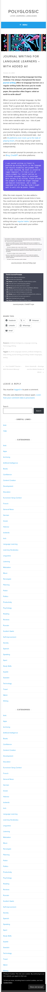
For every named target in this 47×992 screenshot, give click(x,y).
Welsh (5, 695)
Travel (5, 689)
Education (6, 492)
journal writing (9, 83)
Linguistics (7, 556)
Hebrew (6, 527)
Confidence (7, 475)
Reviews (6, 620)
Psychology (7, 608)
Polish (5, 591)
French (5, 504)
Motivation (7, 567)
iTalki (5, 431)
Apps (5, 451)
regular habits (23, 221)
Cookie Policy (7, 982)
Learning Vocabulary (10, 550)
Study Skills (7, 666)
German (6, 515)
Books (5, 469)
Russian (6, 625)
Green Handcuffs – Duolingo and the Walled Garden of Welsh (34, 369)
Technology (7, 346)
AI (9, 352)
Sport (5, 660)
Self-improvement (9, 637)
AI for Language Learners (19, 352)
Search (5, 406)
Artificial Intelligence (16, 343)
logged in (18, 389)
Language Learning (30, 343)
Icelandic (6, 533)
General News (8, 509)
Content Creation (9, 480)
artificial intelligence (34, 352)
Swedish (6, 678)
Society (6, 643)
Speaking (6, 654)
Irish (4, 538)
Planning (6, 585)
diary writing (7, 354)
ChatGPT (14, 155)
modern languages (35, 354)
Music (5, 573)
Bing (8, 155)
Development (8, 486)
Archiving (6, 457)
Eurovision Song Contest (12, 498)
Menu (25, 25)
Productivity (7, 602)
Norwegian (7, 579)
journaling (25, 354)
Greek (5, 521)
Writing (13, 346)
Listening (6, 562)
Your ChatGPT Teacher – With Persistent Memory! (12, 368)
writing (5, 357)
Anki (4, 425)
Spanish (6, 649)
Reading (6, 614)
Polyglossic (23, 11)
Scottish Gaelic (8, 631)
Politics (5, 596)
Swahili (5, 672)
